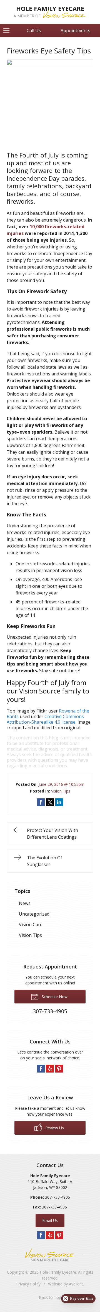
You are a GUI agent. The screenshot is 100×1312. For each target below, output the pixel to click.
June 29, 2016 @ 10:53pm (61, 784)
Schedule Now (54, 996)
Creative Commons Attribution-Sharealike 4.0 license (45, 719)
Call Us (34, 30)
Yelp (50, 1069)
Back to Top (50, 1297)
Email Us (50, 1220)
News (25, 903)
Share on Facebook (41, 802)
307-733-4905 (57, 1197)
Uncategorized (34, 914)
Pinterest (59, 1069)
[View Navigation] (8, 30)
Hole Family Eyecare (58, 1272)
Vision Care (30, 924)
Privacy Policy (28, 1284)
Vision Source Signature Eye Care (50, 1254)
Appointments (75, 30)
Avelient (76, 1284)
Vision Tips (60, 791)
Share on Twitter (50, 802)
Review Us (54, 1127)
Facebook (41, 1069)
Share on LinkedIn (59, 802)
